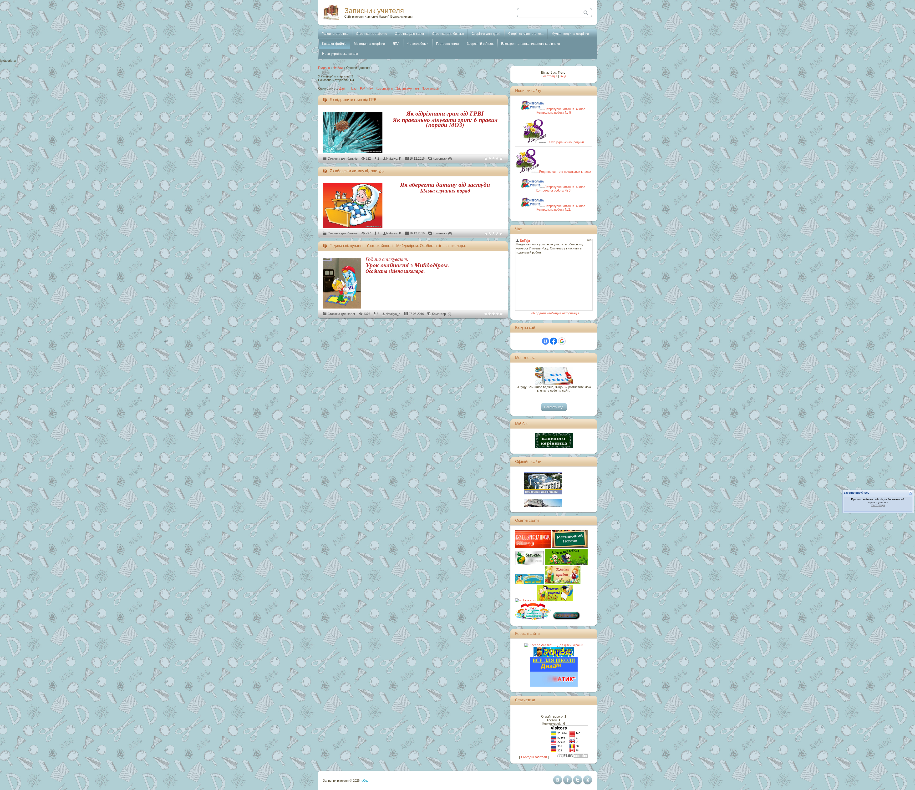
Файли (338, 68)
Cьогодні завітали (534, 757)
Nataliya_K (393, 158)
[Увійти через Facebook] (553, 341)
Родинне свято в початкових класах (565, 171)
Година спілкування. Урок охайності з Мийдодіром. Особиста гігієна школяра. (398, 246)
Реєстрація (549, 76)
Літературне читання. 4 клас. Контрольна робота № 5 (561, 110)
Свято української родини (565, 142)
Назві (353, 88)
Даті (342, 88)
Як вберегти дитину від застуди (357, 171)
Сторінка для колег (341, 314)
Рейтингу (366, 88)
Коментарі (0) (442, 158)
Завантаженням (407, 88)
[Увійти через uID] (545, 341)
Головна (324, 68)
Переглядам (430, 88)
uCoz (365, 780)
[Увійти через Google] (562, 341)
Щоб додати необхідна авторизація (554, 313)
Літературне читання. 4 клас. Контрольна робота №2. (561, 207)
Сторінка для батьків (343, 158)
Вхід (563, 76)
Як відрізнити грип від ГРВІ (353, 100)
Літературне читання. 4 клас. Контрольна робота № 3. (561, 188)
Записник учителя (374, 11)
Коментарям (384, 88)
